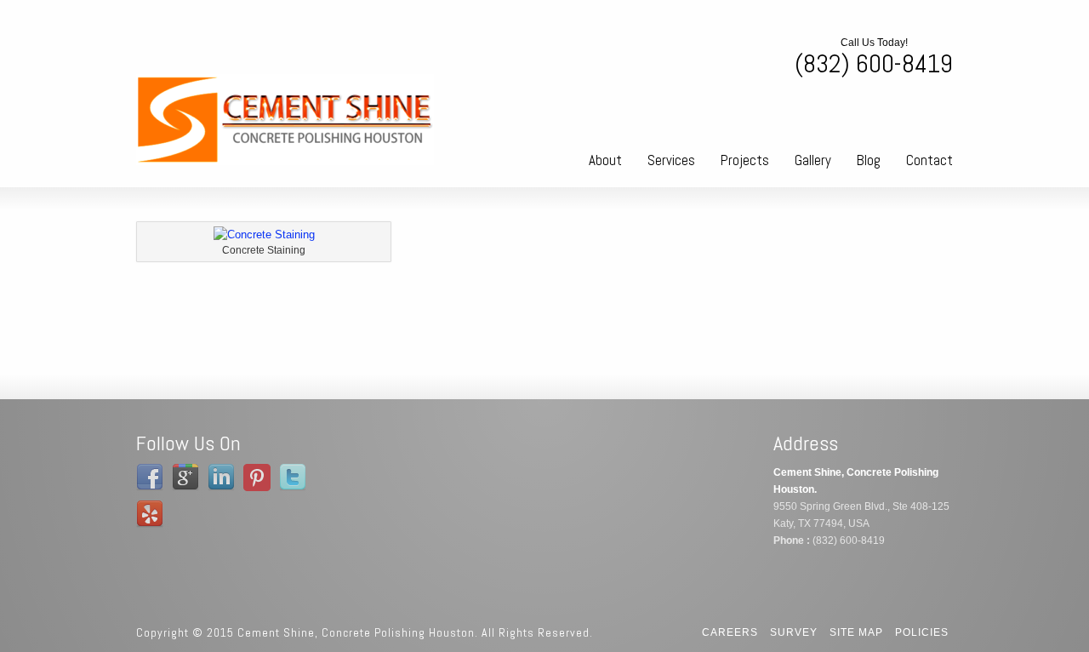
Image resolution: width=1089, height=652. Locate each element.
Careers (730, 632)
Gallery (813, 160)
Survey (794, 632)
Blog (869, 160)
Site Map (856, 632)
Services (671, 160)
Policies (922, 632)
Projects (745, 160)
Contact (929, 160)
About (605, 160)
